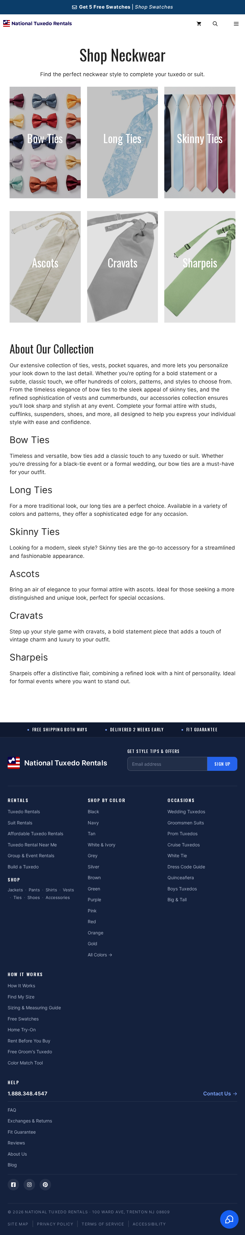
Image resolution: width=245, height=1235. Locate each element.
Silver (93, 866)
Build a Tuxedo (23, 866)
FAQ (12, 1110)
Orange (95, 932)
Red (92, 921)
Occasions (181, 800)
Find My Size (21, 996)
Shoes (33, 897)
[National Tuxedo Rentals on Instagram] (29, 1184)
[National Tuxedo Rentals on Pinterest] (45, 1184)
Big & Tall (177, 899)
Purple (94, 899)
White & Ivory (101, 844)
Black (93, 811)
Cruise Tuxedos (183, 844)
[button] (215, 23)
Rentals (18, 800)
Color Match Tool (25, 1062)
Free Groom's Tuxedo (30, 1051)
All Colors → (100, 954)
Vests (68, 889)
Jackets (15, 889)
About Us (17, 1154)
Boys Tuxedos (182, 888)
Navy (93, 822)
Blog (12, 1164)
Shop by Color (107, 800)
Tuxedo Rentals (24, 811)
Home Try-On (22, 1029)
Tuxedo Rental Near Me (32, 844)
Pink (92, 910)
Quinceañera (180, 877)
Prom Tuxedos (182, 833)
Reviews (16, 1142)
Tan (91, 833)
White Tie (177, 855)
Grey (93, 855)
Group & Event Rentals (31, 855)
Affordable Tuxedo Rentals (35, 833)
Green (94, 888)
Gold (92, 943)
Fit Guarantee (22, 1132)
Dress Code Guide (186, 866)
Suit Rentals (20, 822)
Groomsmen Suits (185, 822)
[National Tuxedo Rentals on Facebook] (13, 1184)
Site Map (18, 1224)
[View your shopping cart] (199, 23)
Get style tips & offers (153, 751)
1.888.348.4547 (27, 1093)
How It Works (25, 974)
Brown (94, 877)
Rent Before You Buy (29, 1040)
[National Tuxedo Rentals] (37, 24)
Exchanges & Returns (30, 1120)
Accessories (58, 897)
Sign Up (222, 764)
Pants (34, 889)
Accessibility (149, 1224)
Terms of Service (103, 1224)
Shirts (51, 889)
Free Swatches (23, 1018)
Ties (17, 897)
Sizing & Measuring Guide (34, 1007)
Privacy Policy (55, 1224)
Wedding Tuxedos (186, 811)
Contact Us (217, 1093)
